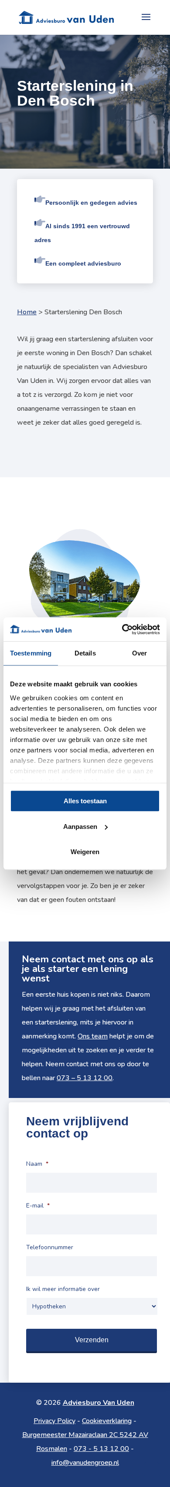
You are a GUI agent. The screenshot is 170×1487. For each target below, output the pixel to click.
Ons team (93, 1036)
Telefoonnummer (49, 1247)
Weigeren (85, 851)
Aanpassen (80, 826)
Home (27, 312)
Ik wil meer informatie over (63, 1289)
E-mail (38, 1206)
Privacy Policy (54, 1421)
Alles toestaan (85, 801)
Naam (37, 1164)
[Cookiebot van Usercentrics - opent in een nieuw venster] (122, 629)
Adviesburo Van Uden (98, 1402)
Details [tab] (85, 653)
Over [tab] (139, 653)
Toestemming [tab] (30, 653)
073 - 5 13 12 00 (101, 1449)
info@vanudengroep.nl (85, 1462)
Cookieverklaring (107, 1421)
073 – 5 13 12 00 (84, 1078)
